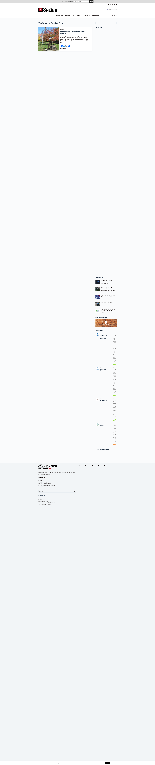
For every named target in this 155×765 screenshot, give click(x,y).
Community (62, 29)
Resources (67, 15)
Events (78, 15)
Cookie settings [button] (100, 763)
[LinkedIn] (116, 4)
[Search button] (115, 23)
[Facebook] (108, 4)
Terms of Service (74, 759)
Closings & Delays (86, 15)
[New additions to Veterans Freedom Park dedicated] (48, 39)
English (109, 9)
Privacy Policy (82, 759)
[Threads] (112, 4)
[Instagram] (110, 4)
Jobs (73, 15)
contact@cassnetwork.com (44, 486)
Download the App (95, 15)
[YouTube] (114, 4)
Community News (59, 15)
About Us (67, 759)
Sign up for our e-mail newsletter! (67, 1)
